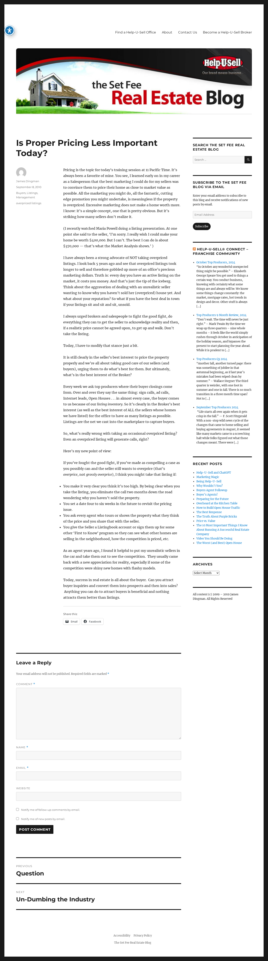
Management (25, 197)
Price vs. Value (205, 521)
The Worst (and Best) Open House (219, 543)
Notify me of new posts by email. (43, 819)
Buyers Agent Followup (211, 490)
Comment (25, 684)
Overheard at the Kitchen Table (216, 503)
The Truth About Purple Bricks (216, 516)
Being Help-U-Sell (208, 481)
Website (23, 788)
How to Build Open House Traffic (218, 508)
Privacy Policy (143, 935)
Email (22, 768)
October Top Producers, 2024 (215, 262)
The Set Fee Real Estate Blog (132, 942)
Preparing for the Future (212, 499)
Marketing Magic (207, 477)
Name (22, 747)
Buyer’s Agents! (207, 494)
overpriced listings (28, 203)
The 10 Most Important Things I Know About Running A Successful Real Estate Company (222, 530)
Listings (32, 193)
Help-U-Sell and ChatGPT (213, 472)
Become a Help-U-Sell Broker (227, 32)
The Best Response (209, 512)
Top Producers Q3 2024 (211, 359)
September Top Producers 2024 (217, 407)
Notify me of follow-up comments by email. (50, 809)
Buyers (21, 193)
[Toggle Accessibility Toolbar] (9, 30)
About (167, 32)
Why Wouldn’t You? (209, 486)
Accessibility (121, 935)
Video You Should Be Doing (214, 538)
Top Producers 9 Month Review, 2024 (221, 315)
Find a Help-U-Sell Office (135, 32)
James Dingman (27, 181)
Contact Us (187, 32)
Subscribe (201, 226)
